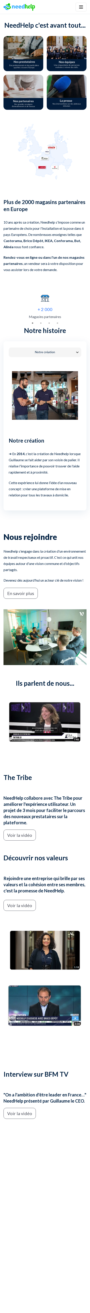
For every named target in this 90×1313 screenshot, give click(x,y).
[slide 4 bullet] (57, 323)
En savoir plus (20, 593)
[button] (81, 7)
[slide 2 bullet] (41, 323)
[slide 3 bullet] (49, 323)
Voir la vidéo (19, 835)
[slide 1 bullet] (32, 323)
